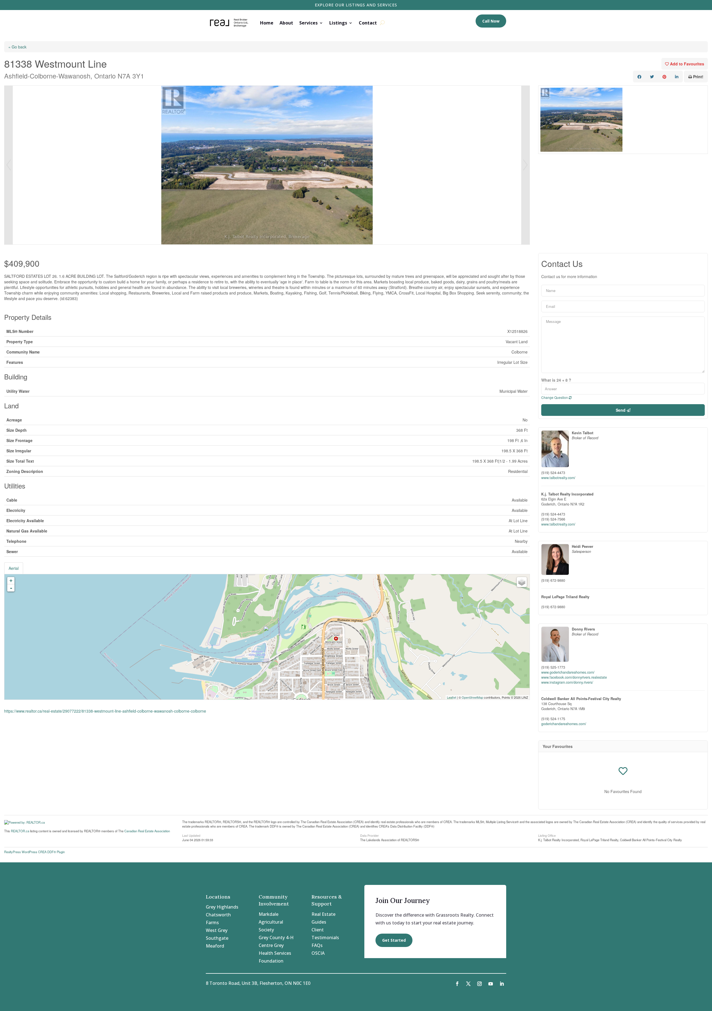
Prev (8, 165)
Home (266, 23)
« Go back (17, 47)
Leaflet (451, 697)
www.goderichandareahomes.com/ (568, 672)
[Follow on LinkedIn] (501, 983)
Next (525, 165)
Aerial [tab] (14, 568)
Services (308, 23)
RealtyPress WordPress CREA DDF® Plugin (34, 852)
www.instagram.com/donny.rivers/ (567, 682)
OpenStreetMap (472, 697)
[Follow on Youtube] (490, 983)
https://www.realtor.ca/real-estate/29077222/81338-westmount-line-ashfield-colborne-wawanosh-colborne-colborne (105, 711)
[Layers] (522, 582)
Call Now (491, 21)
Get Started (394, 940)
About (286, 23)
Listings (338, 23)
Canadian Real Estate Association (147, 831)
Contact (368, 23)
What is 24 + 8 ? (556, 380)
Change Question (555, 397)
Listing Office (547, 835)
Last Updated (191, 835)
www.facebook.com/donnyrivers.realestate (574, 677)
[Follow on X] (468, 983)
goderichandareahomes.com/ (563, 723)
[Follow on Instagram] (479, 983)
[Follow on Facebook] (457, 983)
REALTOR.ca (20, 831)
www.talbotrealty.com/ (558, 477)
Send (621, 410)
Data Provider (369, 835)
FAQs (317, 945)
